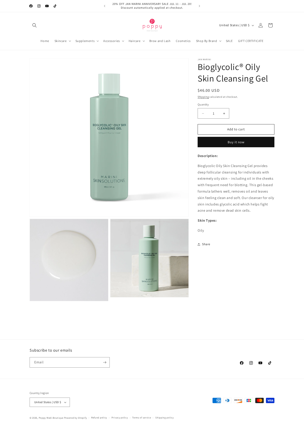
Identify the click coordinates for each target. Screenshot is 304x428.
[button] (34, 25)
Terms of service (141, 417)
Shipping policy (164, 417)
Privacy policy (119, 417)
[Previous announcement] (104, 6)
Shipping (203, 96)
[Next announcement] (199, 6)
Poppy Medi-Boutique (51, 417)
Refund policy (99, 417)
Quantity (203, 105)
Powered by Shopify (75, 417)
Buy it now (236, 142)
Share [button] (206, 244)
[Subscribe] (104, 362)
